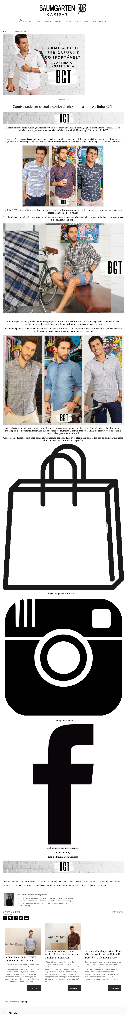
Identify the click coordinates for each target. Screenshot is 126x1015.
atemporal (15, 881)
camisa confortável (75, 881)
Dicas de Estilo (46, 885)
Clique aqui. (24, 1002)
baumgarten (25, 881)
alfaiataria (7, 881)
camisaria (18, 885)
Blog (4, 31)
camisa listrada (102, 881)
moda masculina (96, 885)
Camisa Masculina (114, 881)
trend (106, 885)
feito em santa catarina (70, 885)
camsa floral (27, 885)
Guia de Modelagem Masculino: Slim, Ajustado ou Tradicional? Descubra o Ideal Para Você (103, 954)
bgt (48, 881)
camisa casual (62, 881)
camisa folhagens (89, 881)
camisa (53, 881)
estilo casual (57, 885)
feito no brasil (84, 885)
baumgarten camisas (38, 881)
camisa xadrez (8, 885)
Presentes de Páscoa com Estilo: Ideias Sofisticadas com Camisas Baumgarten (62, 954)
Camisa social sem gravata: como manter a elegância (20, 958)
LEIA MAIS (34, 988)
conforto (36, 885)
